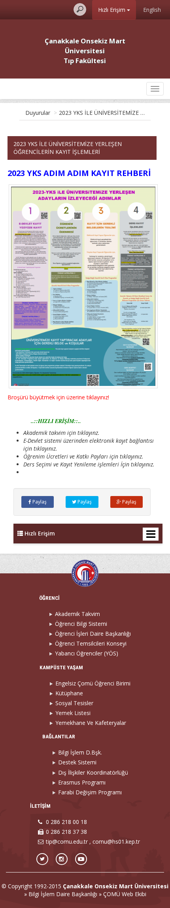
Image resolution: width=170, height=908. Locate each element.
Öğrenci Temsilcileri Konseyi (91, 643)
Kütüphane (69, 693)
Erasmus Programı (82, 782)
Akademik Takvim (77, 614)
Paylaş (39, 501)
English (152, 9)
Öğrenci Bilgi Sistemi (81, 623)
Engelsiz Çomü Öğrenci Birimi (92, 683)
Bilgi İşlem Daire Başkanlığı (62, 894)
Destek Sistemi (77, 762)
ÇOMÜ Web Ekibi (124, 894)
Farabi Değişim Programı (90, 792)
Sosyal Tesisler (74, 703)
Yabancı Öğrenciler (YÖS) (86, 653)
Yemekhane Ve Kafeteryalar (90, 722)
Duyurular (37, 112)
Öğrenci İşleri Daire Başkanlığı (93, 633)
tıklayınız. (143, 464)
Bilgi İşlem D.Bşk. (80, 752)
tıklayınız (45, 448)
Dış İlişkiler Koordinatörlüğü (93, 772)
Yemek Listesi (73, 713)
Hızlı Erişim (112, 9)
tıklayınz (87, 432)
